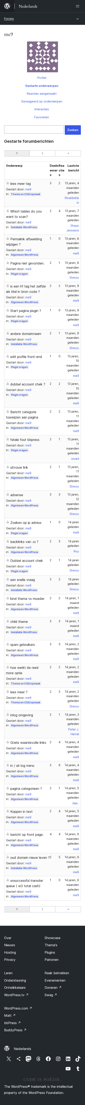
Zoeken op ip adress (25, 523)
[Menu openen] (78, 6)
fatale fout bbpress (24, 440)
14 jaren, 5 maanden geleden (72, 792)
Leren (8, 973)
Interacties (41, 109)
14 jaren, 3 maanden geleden (72, 719)
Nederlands (22, 1049)
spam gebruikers (22, 645)
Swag (51, 995)
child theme (19, 622)
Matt (10, 1015)
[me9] (42, 57)
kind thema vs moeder (27, 599)
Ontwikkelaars (15, 987)
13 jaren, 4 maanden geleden (72, 187)
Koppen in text (21, 811)
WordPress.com (18, 1008)
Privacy (9, 960)
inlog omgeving (21, 715)
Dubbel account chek (26, 561)
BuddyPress (15, 1030)
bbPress (12, 1023)
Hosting (10, 952)
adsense (16, 495)
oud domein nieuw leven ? (30, 857)
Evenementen (55, 980)
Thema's (51, 945)
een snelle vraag (22, 580)
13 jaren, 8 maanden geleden (72, 243)
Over (7, 938)
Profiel (41, 77)
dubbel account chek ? (27, 384)
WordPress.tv (16, 995)
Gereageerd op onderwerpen (41, 101)
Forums (9, 18)
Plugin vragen (19, 273)
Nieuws (9, 945)
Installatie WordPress (24, 227)
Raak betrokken (57, 973)
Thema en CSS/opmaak (25, 194)
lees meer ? (18, 692)
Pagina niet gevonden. (27, 263)
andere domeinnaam (25, 334)
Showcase (52, 938)
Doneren (53, 987)
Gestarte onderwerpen (41, 85)
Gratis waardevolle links (28, 742)
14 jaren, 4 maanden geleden (72, 746)
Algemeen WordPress (24, 254)
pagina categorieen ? (26, 788)
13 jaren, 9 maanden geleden (72, 290)
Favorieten (41, 117)
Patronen (52, 960)
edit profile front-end (26, 357)
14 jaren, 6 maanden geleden (72, 838)
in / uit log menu (22, 765)
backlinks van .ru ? (24, 542)
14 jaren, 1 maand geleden (72, 602)
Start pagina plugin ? (25, 311)
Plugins (50, 952)
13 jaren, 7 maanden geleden (72, 215)
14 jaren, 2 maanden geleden (72, 648)
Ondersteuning (15, 980)
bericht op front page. (27, 834)
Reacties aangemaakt (42, 93)
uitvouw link (19, 467)
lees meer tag (20, 184)
